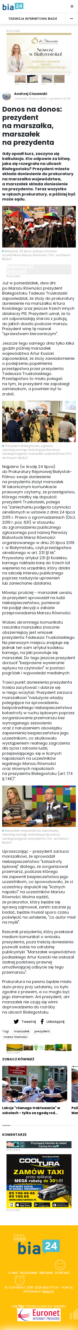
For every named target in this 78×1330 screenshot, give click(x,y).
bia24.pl (48, 1291)
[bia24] (13, 6)
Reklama (46, 1273)
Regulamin (28, 1273)
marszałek (21, 1031)
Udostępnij (55, 1021)
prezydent (42, 1031)
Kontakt (62, 1273)
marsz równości (15, 1037)
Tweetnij (29, 1021)
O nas (13, 1273)
